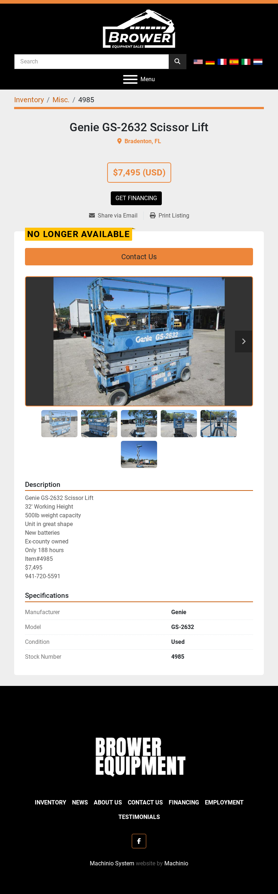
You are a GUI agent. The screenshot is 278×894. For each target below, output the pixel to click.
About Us (108, 802)
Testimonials (139, 817)
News (80, 802)
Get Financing (136, 198)
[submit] (177, 61)
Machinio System (112, 863)
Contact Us (139, 256)
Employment (224, 802)
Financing (184, 802)
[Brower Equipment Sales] (139, 755)
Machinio (176, 863)
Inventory (50, 802)
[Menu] (130, 79)
